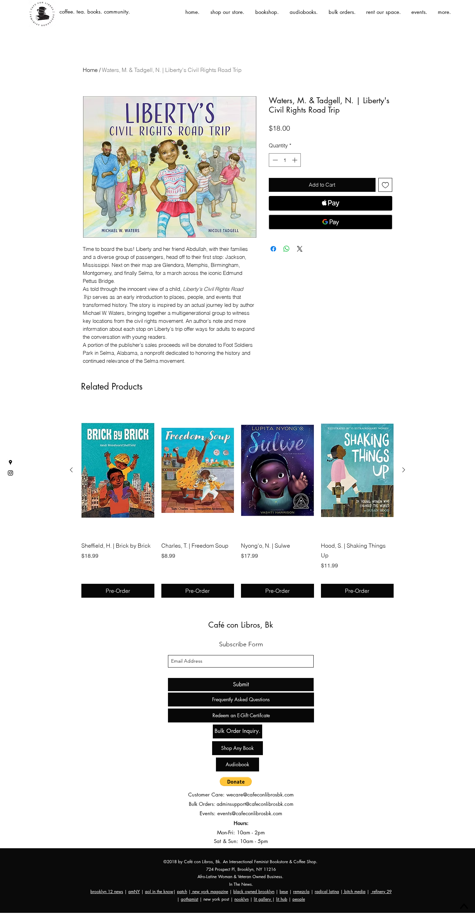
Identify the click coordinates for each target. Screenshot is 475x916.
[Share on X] (300, 249)
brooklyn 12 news (106, 891)
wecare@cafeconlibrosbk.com (260, 794)
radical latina (327, 891)
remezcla (301, 891)
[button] (236, 781)
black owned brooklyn (253, 891)
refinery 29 (381, 891)
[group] (237, 501)
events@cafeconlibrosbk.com (249, 813)
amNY (134, 891)
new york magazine (209, 891)
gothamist (189, 899)
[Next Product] (404, 470)
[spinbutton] (285, 160)
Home (90, 69)
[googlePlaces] (10, 462)
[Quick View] (117, 470)
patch (182, 891)
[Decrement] (274, 160)
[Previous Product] (71, 470)
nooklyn (241, 899)
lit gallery (263, 899)
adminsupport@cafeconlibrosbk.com (255, 804)
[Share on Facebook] (273, 249)
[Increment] (295, 160)
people (298, 899)
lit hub (281, 899)
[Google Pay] (330, 222)
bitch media (354, 891)
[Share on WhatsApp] (286, 249)
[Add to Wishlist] (385, 185)
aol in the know (159, 891)
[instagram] (10, 472)
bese (284, 891)
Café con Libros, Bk (240, 625)
